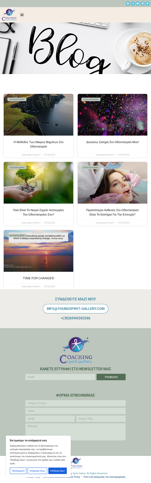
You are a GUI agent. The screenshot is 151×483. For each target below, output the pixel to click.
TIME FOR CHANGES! (38, 278)
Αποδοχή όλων (57, 470)
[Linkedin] (143, 3)
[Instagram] (133, 3)
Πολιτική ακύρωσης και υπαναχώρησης (104, 476)
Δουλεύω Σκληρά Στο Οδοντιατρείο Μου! (112, 142)
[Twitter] (147, 3)
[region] (38, 456)
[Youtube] (138, 3)
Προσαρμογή (18, 470)
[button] (22, 14)
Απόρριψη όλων (37, 470)
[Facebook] (128, 3)
